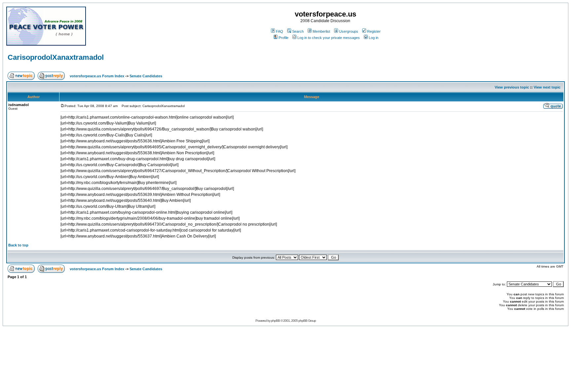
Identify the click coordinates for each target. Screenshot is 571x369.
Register (374, 31)
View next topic (547, 87)
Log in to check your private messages (328, 38)
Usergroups (348, 31)
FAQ (279, 31)
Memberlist (321, 31)
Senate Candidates (146, 76)
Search (298, 31)
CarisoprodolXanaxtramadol (56, 57)
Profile (283, 38)
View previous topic (512, 87)
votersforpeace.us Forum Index (97, 76)
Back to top (18, 245)
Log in (373, 38)
